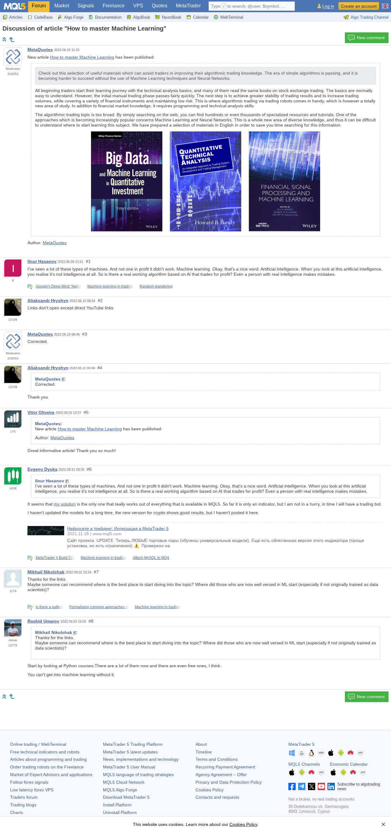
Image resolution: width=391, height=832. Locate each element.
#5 (86, 412)
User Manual (129, 766)
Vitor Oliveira (40, 412)
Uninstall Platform (120, 812)
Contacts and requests (217, 797)
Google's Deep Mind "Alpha (59, 286)
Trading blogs (23, 804)
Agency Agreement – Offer (221, 774)
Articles (16, 17)
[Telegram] (301, 786)
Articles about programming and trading (48, 759)
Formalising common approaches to (99, 607)
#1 (88, 261)
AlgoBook (141, 17)
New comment (371, 37)
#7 (96, 571)
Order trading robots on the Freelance (47, 766)
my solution (65, 504)
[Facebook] (292, 786)
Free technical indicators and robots (44, 751)
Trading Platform (133, 744)
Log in (328, 6)
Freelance (114, 5)
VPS (138, 5)
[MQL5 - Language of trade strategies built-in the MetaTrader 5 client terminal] (15, 6)
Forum (39, 5)
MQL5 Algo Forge (120, 789)
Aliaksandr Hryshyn (47, 300)
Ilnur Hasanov (42, 261)
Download (126, 797)
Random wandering (156, 286)
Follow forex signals (29, 782)
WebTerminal (231, 17)
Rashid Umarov (43, 621)
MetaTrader (188, 5)
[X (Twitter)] (311, 786)
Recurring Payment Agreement (225, 766)
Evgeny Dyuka (42, 469)
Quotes (159, 5)
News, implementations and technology (141, 759)
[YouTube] (321, 786)
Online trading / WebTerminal (38, 744)
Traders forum (24, 797)
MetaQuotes (40, 49)
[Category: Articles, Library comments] (11, 39)
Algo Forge (73, 17)
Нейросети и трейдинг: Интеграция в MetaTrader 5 (118, 528)
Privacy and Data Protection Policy (229, 782)
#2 (100, 300)
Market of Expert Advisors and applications (51, 774)
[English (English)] (385, 4)
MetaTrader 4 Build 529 (55, 558)
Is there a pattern (50, 607)
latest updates (130, 751)
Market (61, 5)
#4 (99, 367)
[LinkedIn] (331, 786)
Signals (86, 5)
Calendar (201, 17)
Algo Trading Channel (370, 17)
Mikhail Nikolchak (45, 571)
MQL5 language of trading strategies (138, 774)
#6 (89, 469)
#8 (91, 621)
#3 (84, 334)
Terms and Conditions (217, 759)
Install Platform (117, 804)
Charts (16, 812)
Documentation (108, 17)
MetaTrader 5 (301, 744)
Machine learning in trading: (110, 286)
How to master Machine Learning (82, 57)
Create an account (359, 6)
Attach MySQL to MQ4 (151, 558)
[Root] (4, 39)
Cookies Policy (210, 789)
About (201, 744)
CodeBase (43, 17)
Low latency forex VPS (31, 789)
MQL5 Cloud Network (123, 782)
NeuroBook (171, 17)
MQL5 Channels (304, 764)
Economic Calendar (349, 764)
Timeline (204, 751)
